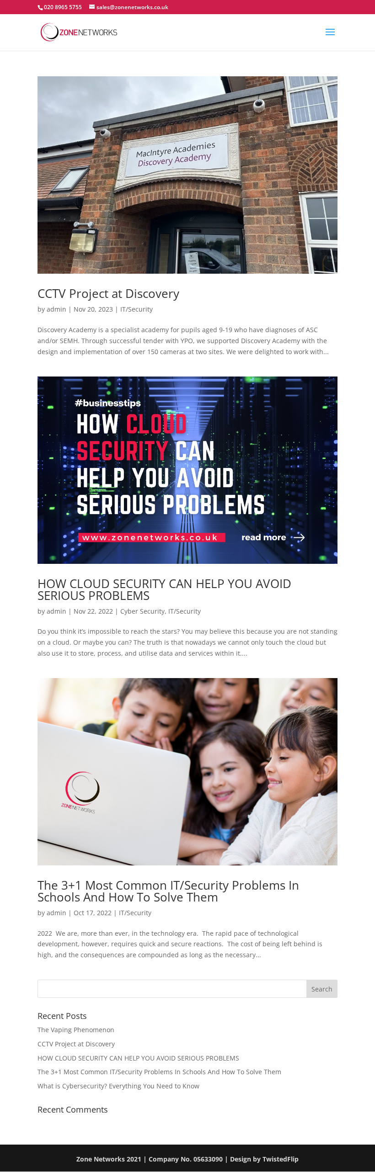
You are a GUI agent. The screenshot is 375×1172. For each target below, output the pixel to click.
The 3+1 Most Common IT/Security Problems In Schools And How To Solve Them (168, 891)
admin (56, 309)
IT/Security (136, 309)
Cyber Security (142, 611)
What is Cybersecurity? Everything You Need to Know (118, 1086)
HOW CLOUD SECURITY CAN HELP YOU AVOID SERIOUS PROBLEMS (164, 589)
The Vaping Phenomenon (76, 1029)
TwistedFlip (280, 1159)
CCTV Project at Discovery (108, 293)
